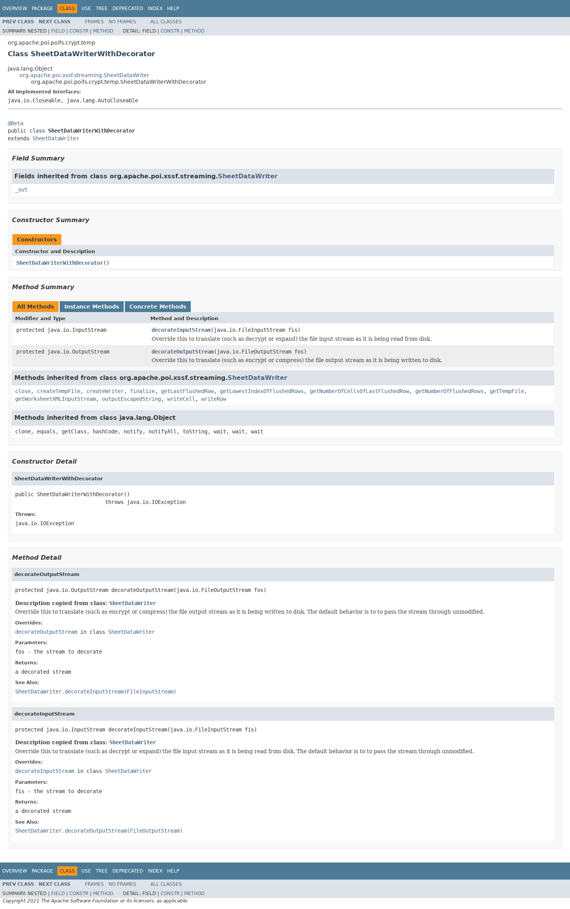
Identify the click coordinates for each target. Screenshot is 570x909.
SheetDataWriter (56, 138)
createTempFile (58, 391)
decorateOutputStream (183, 351)
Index (155, 8)
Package (42, 8)
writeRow (213, 399)
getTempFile (507, 391)
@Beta (15, 123)
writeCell (181, 399)
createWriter (105, 391)
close (23, 391)
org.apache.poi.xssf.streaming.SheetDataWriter (84, 75)
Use (86, 8)
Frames (94, 21)
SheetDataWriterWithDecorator (59, 263)
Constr (78, 31)
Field (58, 31)
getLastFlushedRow (187, 391)
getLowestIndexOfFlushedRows (262, 391)
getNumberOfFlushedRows (449, 391)
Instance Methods (91, 307)
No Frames (122, 21)
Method (103, 31)
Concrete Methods (158, 307)
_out (21, 189)
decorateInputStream (181, 330)
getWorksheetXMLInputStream (55, 399)
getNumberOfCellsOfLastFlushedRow (359, 391)
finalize (142, 391)
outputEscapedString (131, 399)
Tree (102, 8)
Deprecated (127, 8)
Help (173, 8)
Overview (14, 8)
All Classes (166, 21)
